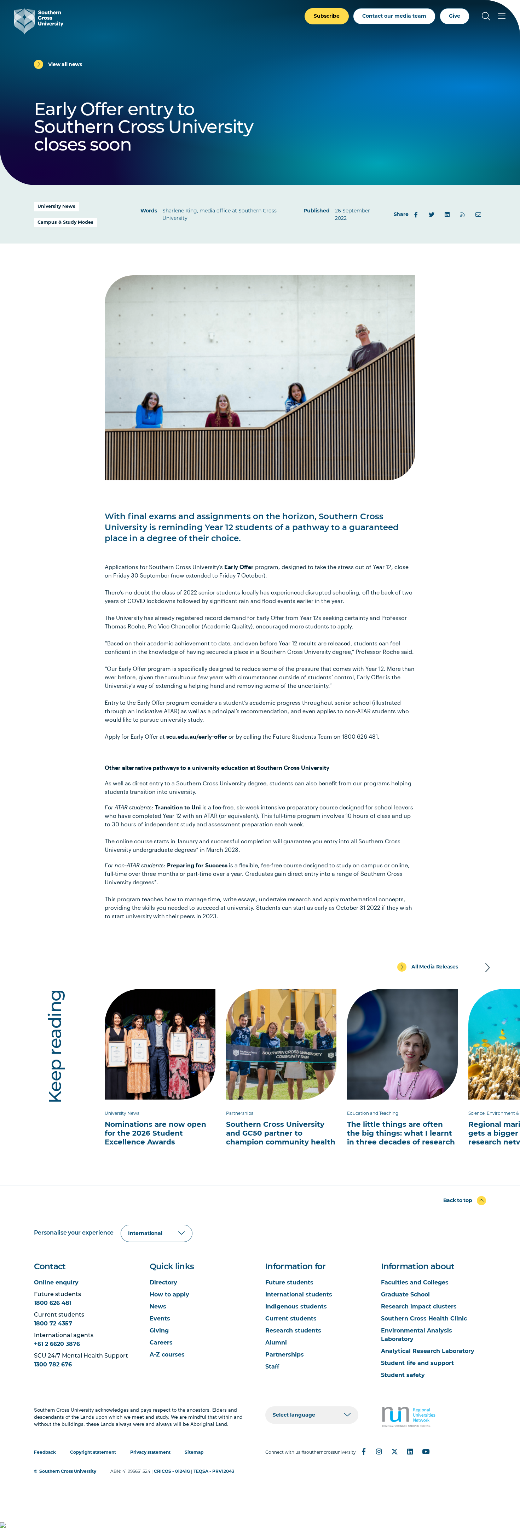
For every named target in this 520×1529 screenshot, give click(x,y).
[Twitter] (431, 214)
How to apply (169, 1294)
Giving (159, 1330)
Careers (161, 1342)
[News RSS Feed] (462, 214)
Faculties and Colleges (415, 1282)
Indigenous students (296, 1306)
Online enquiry (56, 1282)
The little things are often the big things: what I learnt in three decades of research (401, 1133)
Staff (272, 1366)
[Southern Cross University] (38, 21)
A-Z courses (167, 1354)
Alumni (276, 1342)
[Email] (478, 214)
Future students (289, 1282)
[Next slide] (487, 968)
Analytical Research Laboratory (427, 1351)
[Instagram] (379, 1451)
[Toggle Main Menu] (501, 16)
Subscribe (327, 16)
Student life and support (417, 1363)
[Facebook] (416, 214)
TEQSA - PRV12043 (213, 1471)
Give (454, 16)
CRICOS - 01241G (172, 1471)
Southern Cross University (67, 1471)
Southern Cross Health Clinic (424, 1318)
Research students (293, 1330)
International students (298, 1294)
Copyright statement (93, 1452)
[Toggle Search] (486, 16)
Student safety (403, 1375)
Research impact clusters (419, 1306)
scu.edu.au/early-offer (196, 736)
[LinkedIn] (447, 214)
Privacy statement (150, 1452)
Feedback (45, 1452)
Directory (163, 1282)
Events (160, 1318)
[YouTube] (426, 1451)
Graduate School (405, 1294)
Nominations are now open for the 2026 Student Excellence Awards (155, 1133)
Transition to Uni (178, 807)
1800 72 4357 (53, 1323)
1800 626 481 (52, 1303)
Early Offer (239, 566)
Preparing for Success (197, 865)
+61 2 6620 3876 (57, 1344)
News (158, 1306)
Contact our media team (394, 16)
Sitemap (194, 1452)
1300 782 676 (53, 1364)
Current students (291, 1318)
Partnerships (284, 1354)
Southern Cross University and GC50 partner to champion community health (280, 1133)
